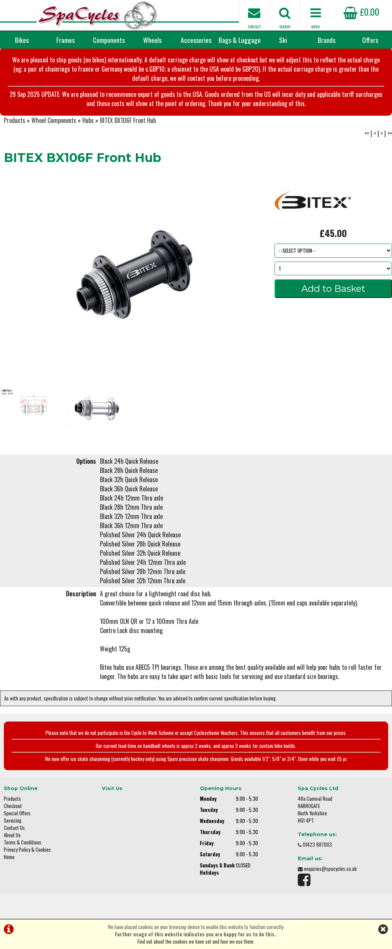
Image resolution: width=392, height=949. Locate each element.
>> (389, 133)
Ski (283, 40)
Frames (65, 40)
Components (109, 40)
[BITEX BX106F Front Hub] (130, 275)
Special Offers (17, 813)
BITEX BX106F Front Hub (128, 120)
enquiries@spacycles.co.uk (330, 868)
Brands (326, 40)
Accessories (196, 40)
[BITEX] (312, 221)
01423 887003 (317, 844)
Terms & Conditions (22, 842)
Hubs (88, 120)
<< (366, 133)
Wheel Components (53, 120)
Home (9, 857)
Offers (370, 40)
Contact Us (14, 827)
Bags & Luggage (240, 40)
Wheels (152, 40)
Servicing (12, 820)
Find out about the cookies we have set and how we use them (195, 941)
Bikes (22, 40)
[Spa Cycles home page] (98, 15)
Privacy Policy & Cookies (27, 849)
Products (14, 120)
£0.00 (368, 11)
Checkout (13, 806)
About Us (12, 835)
